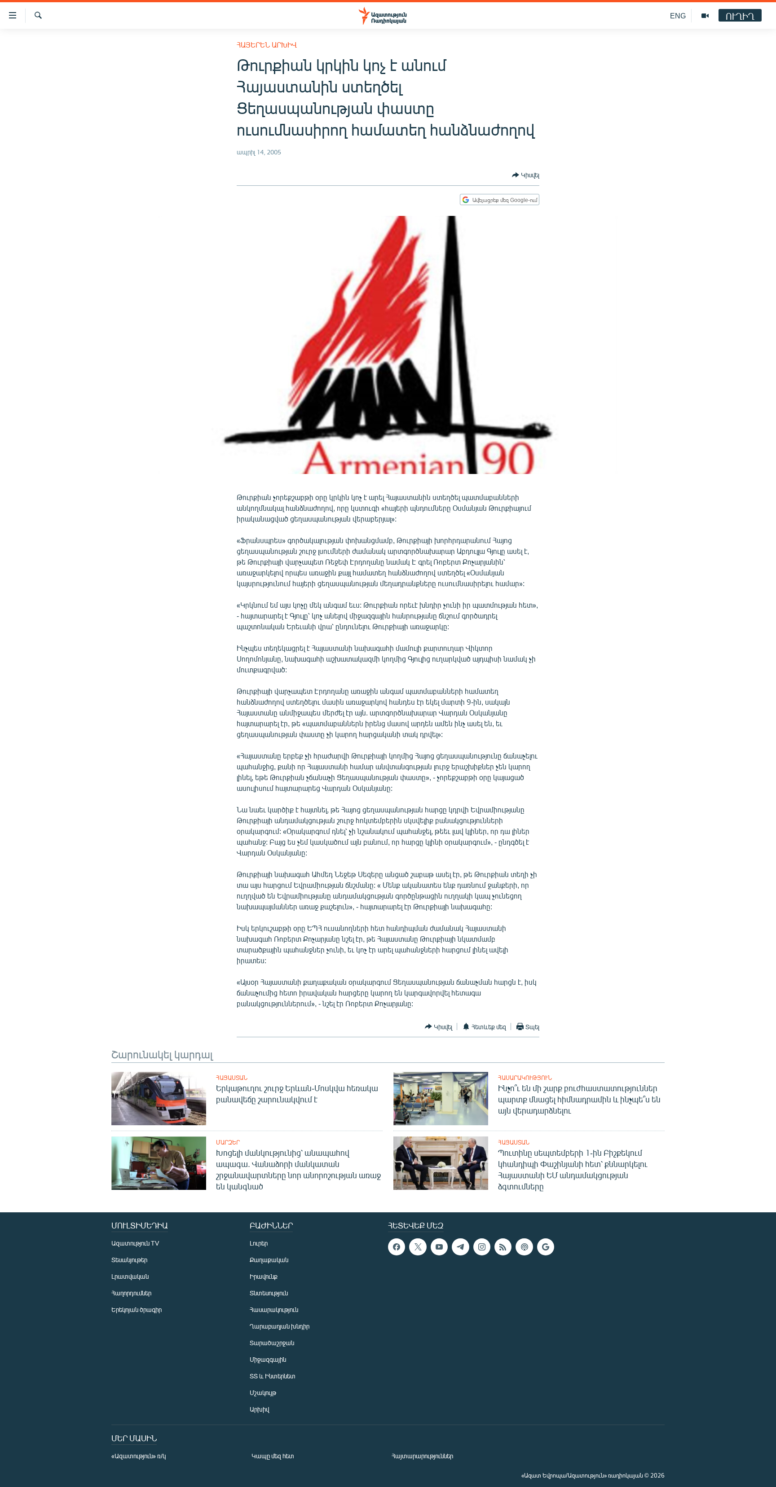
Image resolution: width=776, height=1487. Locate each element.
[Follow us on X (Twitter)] (417, 1246)
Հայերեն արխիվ (267, 44)
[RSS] (502, 1246)
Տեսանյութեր (129, 1259)
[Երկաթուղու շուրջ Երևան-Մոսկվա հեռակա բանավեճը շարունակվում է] (158, 1098)
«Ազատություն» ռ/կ (138, 1456)
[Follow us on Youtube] (439, 1246)
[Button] (525, 175)
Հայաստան (231, 1077)
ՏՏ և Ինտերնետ (272, 1376)
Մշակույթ (263, 1392)
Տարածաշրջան (272, 1343)
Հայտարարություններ (422, 1456)
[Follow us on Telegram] (460, 1246)
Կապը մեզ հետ (272, 1456)
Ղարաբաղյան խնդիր (279, 1326)
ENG (678, 15)
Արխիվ (259, 1409)
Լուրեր (259, 1243)
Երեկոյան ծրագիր (136, 1309)
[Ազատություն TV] (705, 15)
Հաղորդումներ (131, 1293)
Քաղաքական (269, 1259)
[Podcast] (524, 1246)
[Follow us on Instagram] (481, 1246)
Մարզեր (228, 1142)
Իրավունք (264, 1276)
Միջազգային (268, 1359)
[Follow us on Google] (545, 1246)
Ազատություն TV (135, 1243)
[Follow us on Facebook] (396, 1246)
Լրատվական (130, 1276)
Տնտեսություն (269, 1293)
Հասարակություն (525, 1077)
